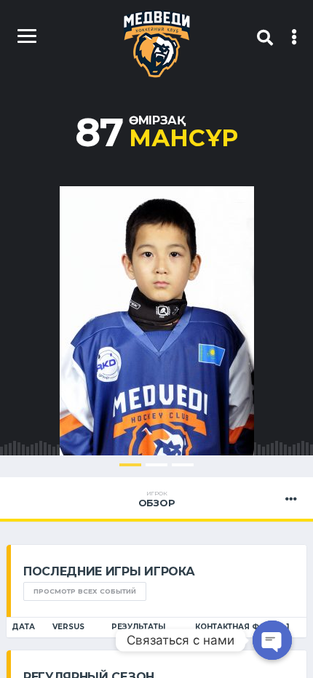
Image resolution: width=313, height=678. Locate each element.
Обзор (156, 499)
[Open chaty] (272, 640)
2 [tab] (156, 464)
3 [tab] (183, 464)
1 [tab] (130, 464)
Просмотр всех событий (84, 591)
